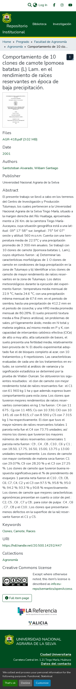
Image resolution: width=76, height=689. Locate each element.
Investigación (62, 24)
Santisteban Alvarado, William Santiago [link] (30, 168)
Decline (25, 683)
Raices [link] (30, 531)
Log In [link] (43, 5)
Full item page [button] (18, 598)
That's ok (10, 683)
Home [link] (6, 42)
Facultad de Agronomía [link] (50, 42)
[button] (29, 5)
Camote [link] (19, 531)
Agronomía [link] (15, 46)
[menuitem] (54, 5)
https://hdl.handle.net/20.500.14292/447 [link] (32, 545)
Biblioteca (39, 24)
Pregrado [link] (22, 42)
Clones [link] (7, 531)
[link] (38, 139)
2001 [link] (6, 154)
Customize (42, 683)
